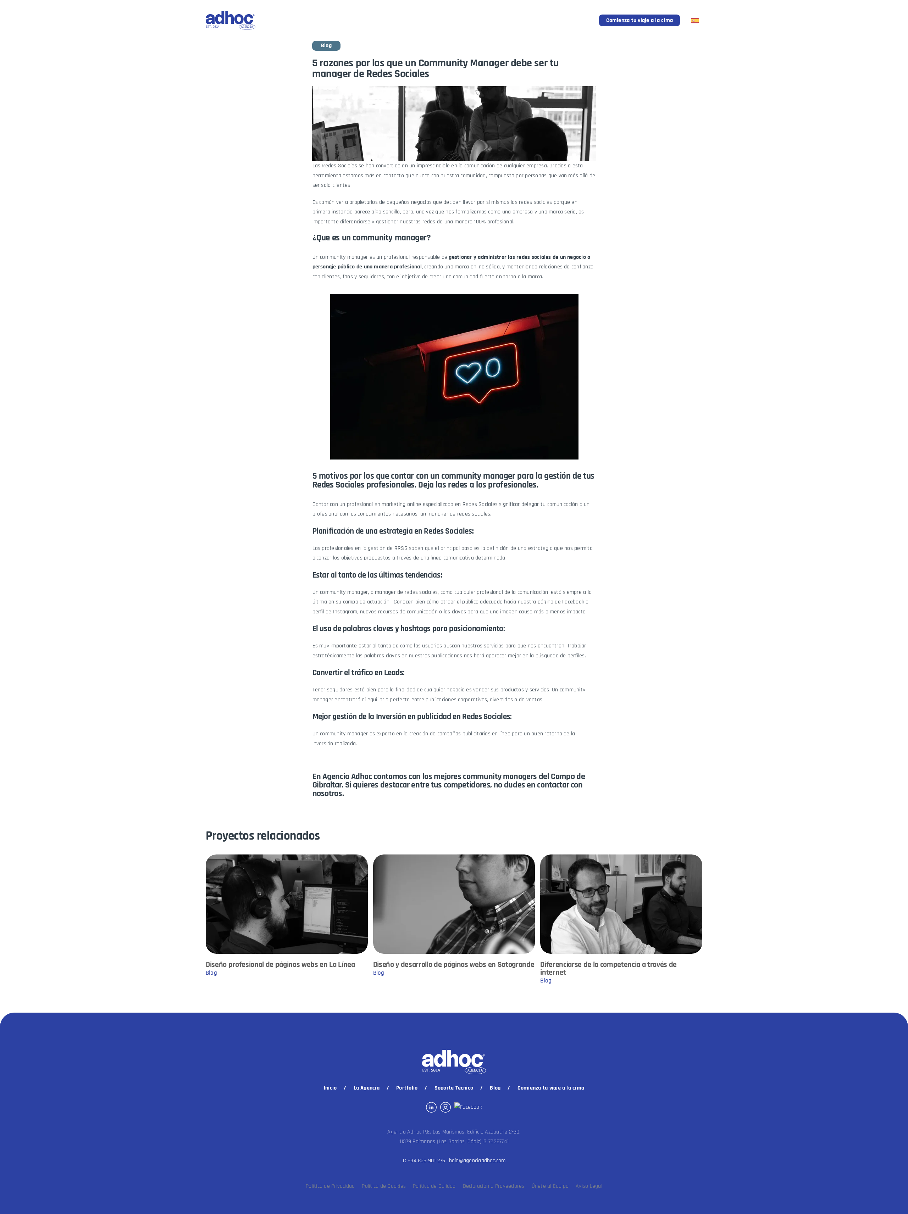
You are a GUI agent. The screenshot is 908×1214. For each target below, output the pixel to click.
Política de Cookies (384, 1186)
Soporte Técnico (454, 1088)
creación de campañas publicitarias (450, 733)
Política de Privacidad (330, 1186)
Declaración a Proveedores (494, 1186)
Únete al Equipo (550, 1186)
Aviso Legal (589, 1186)
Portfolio (406, 1088)
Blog (495, 1088)
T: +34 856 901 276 (423, 1160)
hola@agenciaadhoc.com (477, 1160)
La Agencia (367, 1088)
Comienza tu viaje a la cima (639, 20)
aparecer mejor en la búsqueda (522, 655)
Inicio (330, 1088)
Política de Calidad (434, 1186)
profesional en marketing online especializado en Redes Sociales (422, 504)
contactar (553, 785)
